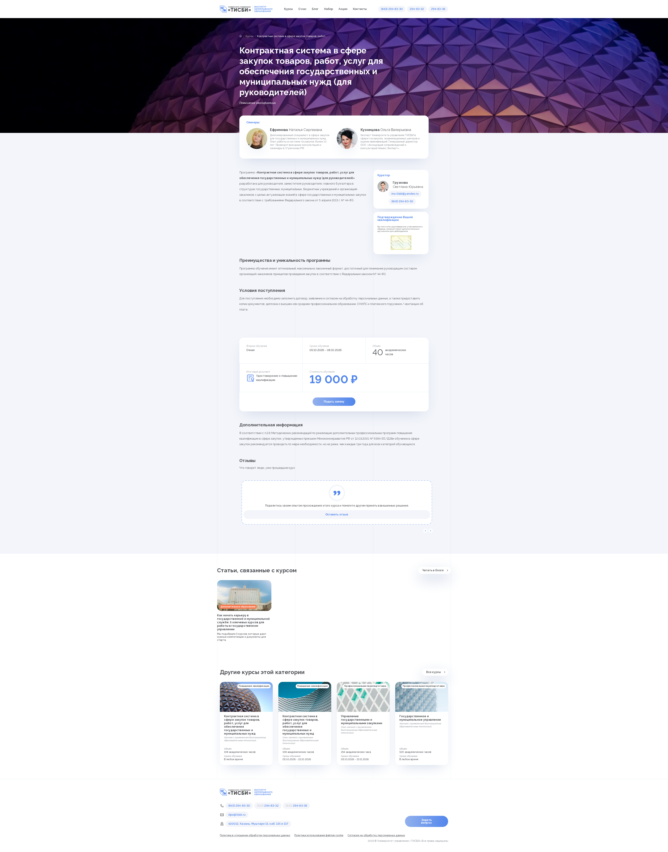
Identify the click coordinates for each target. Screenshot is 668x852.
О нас (302, 9)
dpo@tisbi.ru (237, 814)
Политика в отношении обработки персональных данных (255, 835)
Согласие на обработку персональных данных (376, 835)
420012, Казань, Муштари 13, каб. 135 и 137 (258, 823)
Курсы (288, 9)
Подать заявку (334, 401)
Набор (328, 9)
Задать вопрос (426, 821)
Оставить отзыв (336, 514)
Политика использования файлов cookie (318, 835)
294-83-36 (438, 9)
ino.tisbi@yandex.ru (405, 193)
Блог (315, 9)
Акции (343, 9)
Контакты (360, 9)
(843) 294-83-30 (392, 9)
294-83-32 (417, 9)
